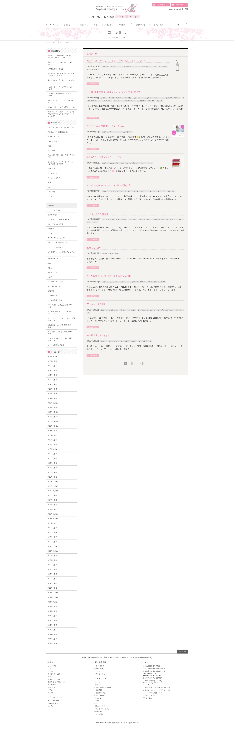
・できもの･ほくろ (53, 679)
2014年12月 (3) (53, 482)
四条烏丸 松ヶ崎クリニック (116, 723)
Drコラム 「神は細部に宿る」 (58, 132)
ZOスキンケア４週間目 (97, 214)
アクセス (121, 17)
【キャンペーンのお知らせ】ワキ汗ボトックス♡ (61, 63)
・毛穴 (48, 677)
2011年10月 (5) (53, 602)
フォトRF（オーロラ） (56, 286)
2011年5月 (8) (52, 625)
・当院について (99, 693)
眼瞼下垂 (159, 101)
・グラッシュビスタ (148, 695)
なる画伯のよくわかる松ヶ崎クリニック (61, 253)
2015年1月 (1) (52, 477)
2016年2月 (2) (52, 440)
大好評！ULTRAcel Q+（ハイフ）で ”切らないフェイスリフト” (116, 61)
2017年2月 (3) (52, 394)
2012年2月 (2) (52, 583)
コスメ (150, 163)
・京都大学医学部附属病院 (150, 666)
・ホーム (97, 682)
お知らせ (105, 66)
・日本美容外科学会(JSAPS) (151, 678)
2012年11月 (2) (53, 546)
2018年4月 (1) (52, 361)
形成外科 (51, 291)
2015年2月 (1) (52, 472)
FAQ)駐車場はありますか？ (99, 335)
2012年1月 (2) (52, 588)
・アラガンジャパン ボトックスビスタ (155, 687)
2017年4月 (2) (52, 384)
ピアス (50, 233)
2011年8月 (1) (52, 611)
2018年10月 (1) (53, 356)
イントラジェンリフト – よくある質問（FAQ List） (61, 319)
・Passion (97, 698)
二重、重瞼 (151, 101)
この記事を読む (93, 83)
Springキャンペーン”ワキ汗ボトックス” (61, 107)
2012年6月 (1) (52, 565)
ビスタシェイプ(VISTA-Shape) (58, 219)
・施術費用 (98, 690)
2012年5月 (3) (52, 569)
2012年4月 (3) (52, 574)
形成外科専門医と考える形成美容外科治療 (61, 156)
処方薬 (50, 196)
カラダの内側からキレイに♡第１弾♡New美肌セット (111, 276)
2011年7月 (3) (52, 616)
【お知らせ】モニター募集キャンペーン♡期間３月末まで (113, 92)
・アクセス (98, 703)
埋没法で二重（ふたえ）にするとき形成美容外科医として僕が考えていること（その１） (61, 114)
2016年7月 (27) (53, 417)
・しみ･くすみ (51, 666)
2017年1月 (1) (52, 398)
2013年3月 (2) (52, 532)
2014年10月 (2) (53, 491)
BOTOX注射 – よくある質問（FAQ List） (60, 306)
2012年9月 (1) (52, 556)
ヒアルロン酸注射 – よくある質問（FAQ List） (60, 313)
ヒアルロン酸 (128, 101)
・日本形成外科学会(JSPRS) (152, 683)
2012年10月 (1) (53, 551)
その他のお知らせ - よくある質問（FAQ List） (123, 341)
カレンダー (134, 17)
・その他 (49, 692)
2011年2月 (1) (52, 639)
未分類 (50, 268)
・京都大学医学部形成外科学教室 (153, 668)
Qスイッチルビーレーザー (57, 238)
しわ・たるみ (114, 66)
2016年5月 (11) (53, 426)
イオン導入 (51, 150)
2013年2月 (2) (52, 537)
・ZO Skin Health (52, 701)
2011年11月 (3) (53, 597)
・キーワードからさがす (102, 687)
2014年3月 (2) (52, 509)
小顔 (49, 146)
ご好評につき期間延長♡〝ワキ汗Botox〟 (106, 126)
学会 (116, 253)
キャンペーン (94, 69)
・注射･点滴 (50, 687)
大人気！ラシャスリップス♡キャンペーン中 (61, 88)
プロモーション (53, 272)
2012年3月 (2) (52, 579)
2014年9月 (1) (52, 495)
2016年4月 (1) (52, 431)
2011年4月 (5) (52, 630)
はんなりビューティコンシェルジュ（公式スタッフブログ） (138, 66)
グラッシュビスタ (54, 178)
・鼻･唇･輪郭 (51, 685)
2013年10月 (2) (53, 519)
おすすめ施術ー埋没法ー (56, 69)
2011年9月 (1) (52, 606)
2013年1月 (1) (52, 542)
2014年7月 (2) (52, 500)
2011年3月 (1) (52, 634)
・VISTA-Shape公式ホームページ (153, 693)
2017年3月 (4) (52, 389)
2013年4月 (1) (52, 528)
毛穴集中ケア (52, 295)
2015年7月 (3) (52, 458)
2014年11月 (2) (53, 486)
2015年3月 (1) (52, 468)
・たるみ (49, 671)
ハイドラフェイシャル (55, 282)
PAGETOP (182, 651)
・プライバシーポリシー (102, 709)
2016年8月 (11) (53, 412)
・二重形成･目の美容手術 (55, 682)
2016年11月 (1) (53, 403)
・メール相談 (98, 714)
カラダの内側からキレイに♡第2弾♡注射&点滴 (108, 185)
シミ (49, 201)
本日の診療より (53, 259)
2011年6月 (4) (52, 620)
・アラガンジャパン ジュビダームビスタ (155, 690)
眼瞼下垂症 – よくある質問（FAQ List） (60, 326)
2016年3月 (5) (52, 435)
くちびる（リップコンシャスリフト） (120, 98)
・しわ (48, 668)
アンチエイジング (153, 191)
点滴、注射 (170, 191)
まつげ (50, 182)
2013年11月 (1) (53, 514)
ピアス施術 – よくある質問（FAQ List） (60, 333)
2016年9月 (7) (52, 407)
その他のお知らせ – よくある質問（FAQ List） (60, 339)
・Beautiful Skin (52, 703)
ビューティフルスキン (55, 247)
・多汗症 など (99, 674)
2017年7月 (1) (52, 370)
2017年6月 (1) (52, 375)
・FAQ (96, 701)
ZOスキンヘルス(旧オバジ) (110, 219)
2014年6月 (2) (52, 505)
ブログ (163, 191)
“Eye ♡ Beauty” (94, 248)
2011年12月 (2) (53, 593)
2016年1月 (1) (52, 444)
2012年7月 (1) (52, 560)
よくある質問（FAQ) (145, 341)
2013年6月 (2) (52, 523)
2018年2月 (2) (52, 366)
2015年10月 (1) (53, 449)
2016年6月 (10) (53, 421)
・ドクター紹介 (99, 695)
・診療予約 (98, 711)
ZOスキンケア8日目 (96, 304)
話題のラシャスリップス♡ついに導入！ (105, 157)
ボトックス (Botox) (140, 101)
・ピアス (49, 690)
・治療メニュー (99, 685)
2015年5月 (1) (52, 463)
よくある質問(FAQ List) (56, 345)
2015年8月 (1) (52, 454)
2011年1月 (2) (52, 643)
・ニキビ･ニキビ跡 (53, 674)
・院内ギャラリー (100, 706)
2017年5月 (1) (52, 380)
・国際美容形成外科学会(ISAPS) (153, 673)
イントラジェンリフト (105, 101)
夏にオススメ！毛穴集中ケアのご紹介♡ (61, 81)
